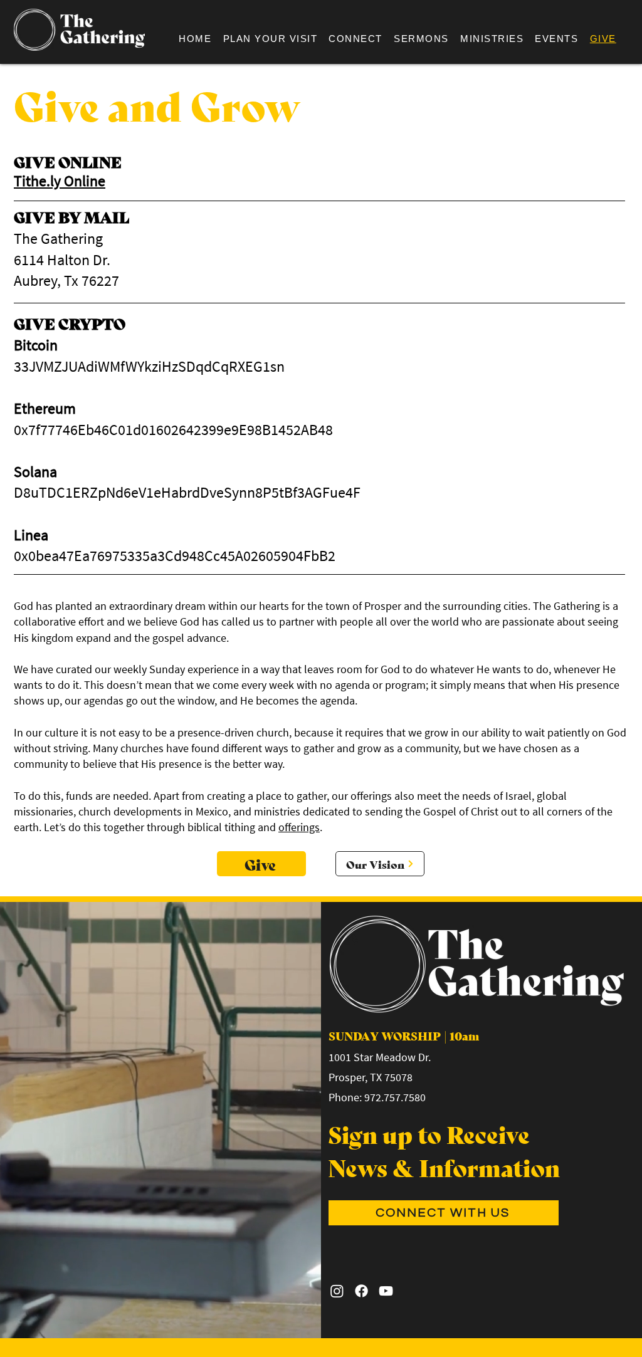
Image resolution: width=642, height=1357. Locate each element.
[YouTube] (385, 1290)
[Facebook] (361, 1290)
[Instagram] (337, 1290)
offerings (299, 827)
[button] (355, 38)
